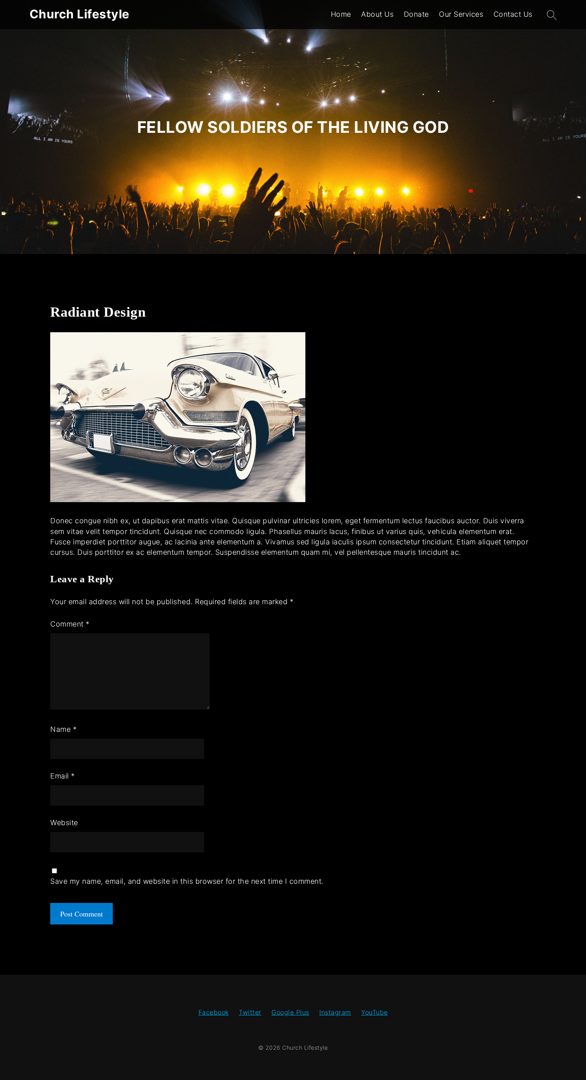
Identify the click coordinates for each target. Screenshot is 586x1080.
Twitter (250, 1012)
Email (62, 776)
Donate (416, 14)
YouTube (374, 1012)
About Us (377, 14)
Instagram (335, 1012)
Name (63, 729)
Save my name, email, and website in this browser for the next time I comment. (187, 881)
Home (341, 14)
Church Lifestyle (79, 14)
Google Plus (290, 1012)
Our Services (461, 14)
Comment (70, 624)
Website (64, 822)
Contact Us (513, 14)
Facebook (214, 1012)
